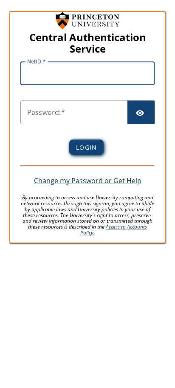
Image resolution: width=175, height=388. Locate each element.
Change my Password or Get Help (87, 180)
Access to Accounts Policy (113, 229)
